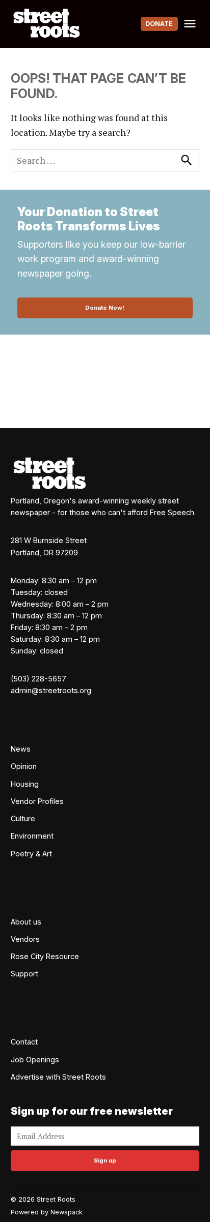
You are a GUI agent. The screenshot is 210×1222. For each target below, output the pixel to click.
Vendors (25, 939)
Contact (24, 1041)
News (21, 748)
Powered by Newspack (47, 1212)
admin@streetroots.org (51, 690)
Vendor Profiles (37, 801)
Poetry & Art (31, 853)
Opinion (24, 766)
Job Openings (35, 1059)
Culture (23, 818)
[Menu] (191, 23)
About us (26, 921)
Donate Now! (104, 307)
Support (24, 973)
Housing (25, 784)
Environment (32, 835)
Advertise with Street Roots (58, 1076)
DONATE (159, 23)
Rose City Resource (45, 956)
